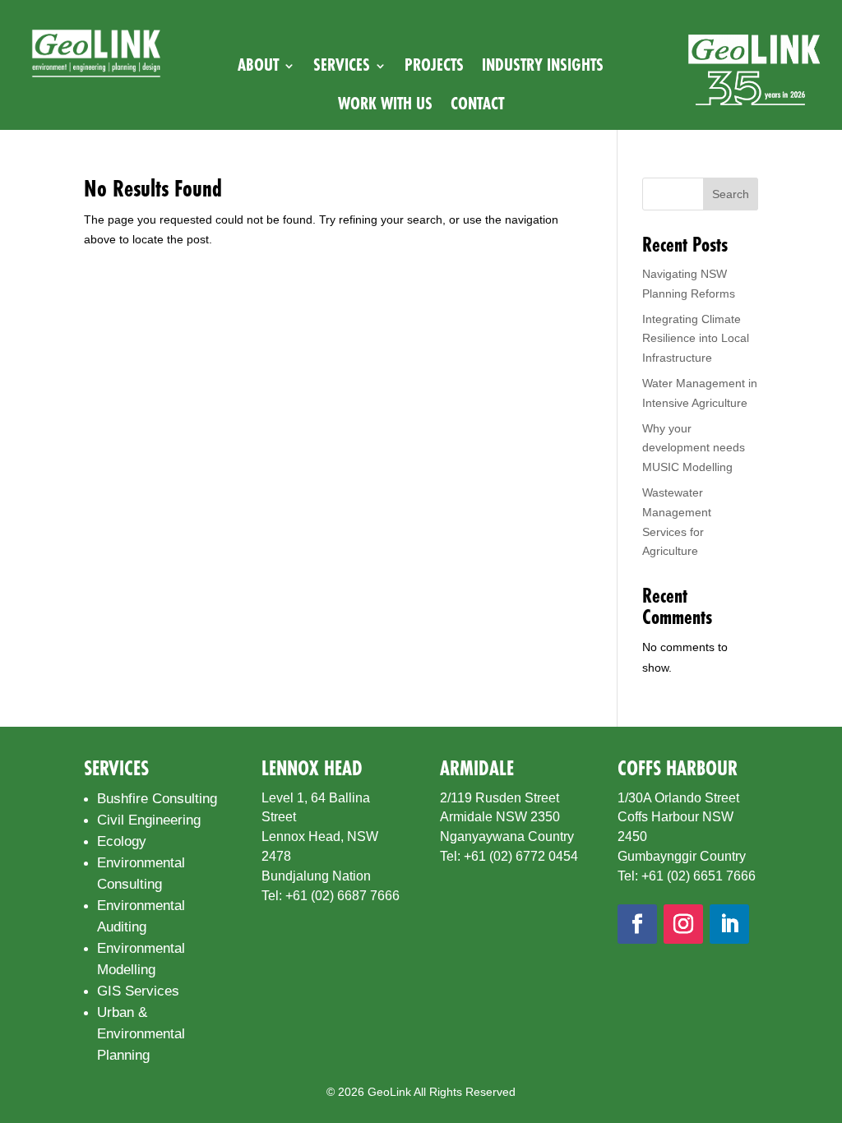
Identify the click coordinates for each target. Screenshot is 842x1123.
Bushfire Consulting (157, 798)
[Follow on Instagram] (683, 924)
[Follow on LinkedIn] (729, 924)
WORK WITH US (385, 104)
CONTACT (477, 104)
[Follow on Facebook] (637, 924)
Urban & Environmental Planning (141, 1034)
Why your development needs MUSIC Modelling (693, 448)
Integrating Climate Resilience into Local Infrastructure (695, 338)
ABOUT (258, 66)
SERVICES (341, 66)
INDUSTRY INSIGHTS (543, 66)
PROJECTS (434, 66)
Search (730, 194)
